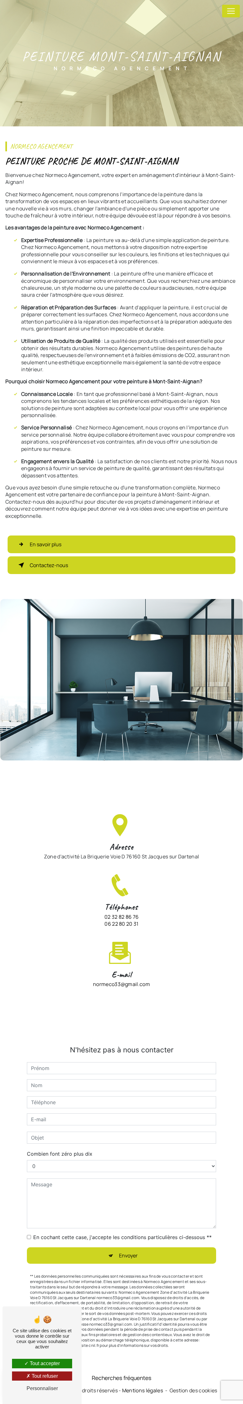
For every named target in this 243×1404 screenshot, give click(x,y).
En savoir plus (45, 544)
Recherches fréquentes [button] (121, 1378)
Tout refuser (44, 1376)
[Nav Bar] (231, 11)
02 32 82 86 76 (121, 916)
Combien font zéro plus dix (59, 1154)
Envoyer (128, 1255)
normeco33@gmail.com (121, 984)
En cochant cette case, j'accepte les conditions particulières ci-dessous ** (122, 1237)
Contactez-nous (49, 565)
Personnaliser (42, 1388)
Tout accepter (44, 1363)
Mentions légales (142, 1390)
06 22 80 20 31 (121, 923)
